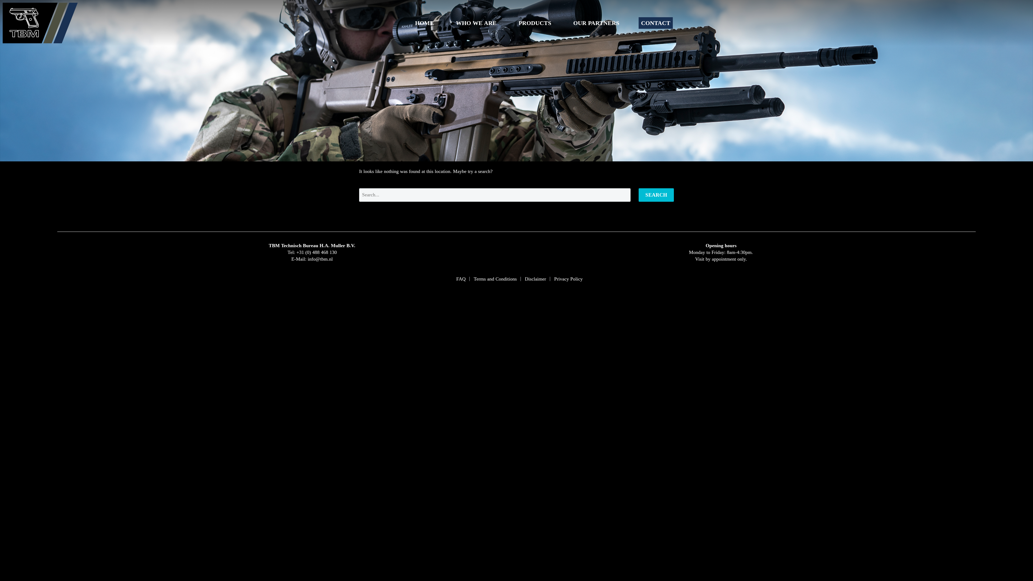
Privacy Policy (568, 279)
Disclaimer (535, 279)
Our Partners (596, 23)
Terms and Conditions (495, 279)
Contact (655, 23)
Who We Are (476, 23)
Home (424, 23)
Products (535, 23)
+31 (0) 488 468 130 (316, 252)
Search (656, 195)
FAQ (461, 279)
